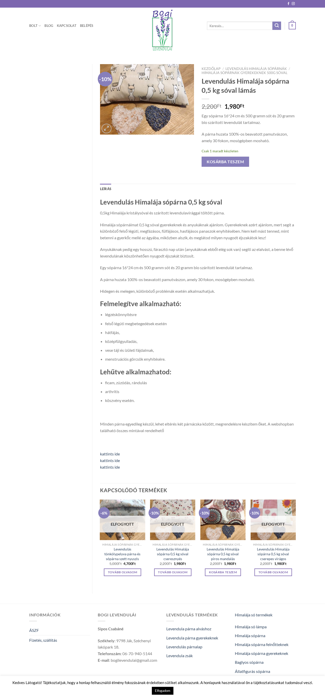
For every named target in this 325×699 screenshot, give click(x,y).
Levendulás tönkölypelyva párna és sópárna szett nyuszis (122, 554)
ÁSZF (34, 630)
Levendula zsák (179, 655)
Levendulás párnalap (184, 646)
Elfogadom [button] (162, 691)
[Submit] (276, 26)
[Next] (295, 542)
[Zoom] (106, 129)
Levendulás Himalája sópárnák (256, 69)
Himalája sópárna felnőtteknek (261, 644)
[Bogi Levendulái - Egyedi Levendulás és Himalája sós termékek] (162, 30)
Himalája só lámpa (251, 626)
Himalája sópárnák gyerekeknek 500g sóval (244, 73)
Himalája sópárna (250, 635)
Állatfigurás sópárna (252, 671)
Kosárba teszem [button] (223, 572)
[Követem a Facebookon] (288, 4)
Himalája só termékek (253, 614)
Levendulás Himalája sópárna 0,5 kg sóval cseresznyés (172, 554)
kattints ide (110, 453)
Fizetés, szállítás (43, 640)
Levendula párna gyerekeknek (192, 637)
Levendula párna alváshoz (188, 628)
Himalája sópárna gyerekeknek (261, 653)
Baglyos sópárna (249, 662)
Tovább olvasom (122, 572)
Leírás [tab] (105, 189)
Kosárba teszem (225, 161)
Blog (48, 26)
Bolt (33, 26)
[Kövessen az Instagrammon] (293, 4)
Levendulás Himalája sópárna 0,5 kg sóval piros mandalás (223, 554)
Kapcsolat (66, 26)
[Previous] (100, 542)
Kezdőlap (211, 69)
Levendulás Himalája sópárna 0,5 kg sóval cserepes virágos (273, 554)
